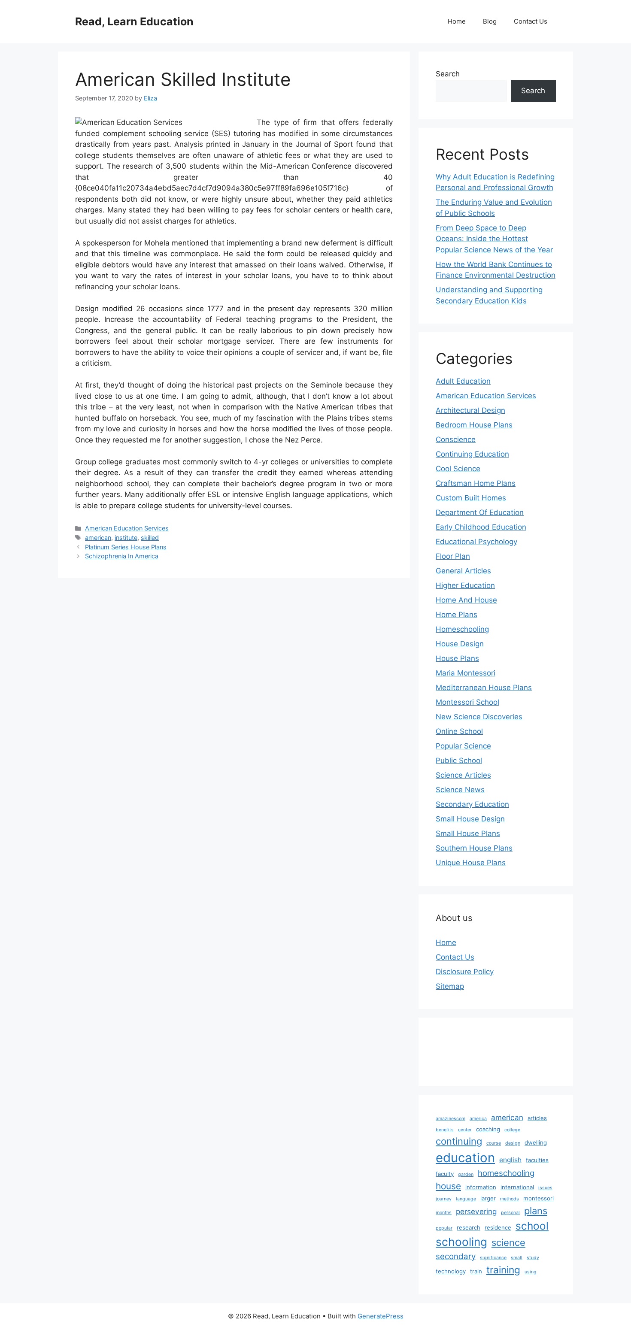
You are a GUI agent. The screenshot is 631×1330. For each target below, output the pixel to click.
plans (535, 1210)
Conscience (456, 439)
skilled (150, 537)
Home (457, 21)
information (480, 1187)
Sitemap (450, 986)
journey (444, 1199)
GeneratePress (380, 1316)
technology (451, 1271)
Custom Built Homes (471, 498)
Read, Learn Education (134, 21)
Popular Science (463, 746)
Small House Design (470, 819)
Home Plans (456, 614)
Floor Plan (453, 556)
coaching (488, 1129)
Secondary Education (472, 804)
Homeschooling (462, 629)
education (465, 1157)
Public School (459, 760)
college (512, 1130)
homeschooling (506, 1173)
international (517, 1187)
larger (488, 1198)
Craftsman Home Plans (476, 483)
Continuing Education (472, 454)
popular (444, 1228)
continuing (459, 1141)
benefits (445, 1130)
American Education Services (127, 528)
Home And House (466, 600)
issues (545, 1188)
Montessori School (467, 702)
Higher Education (465, 585)
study (533, 1257)
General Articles (463, 571)
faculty (445, 1173)
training (503, 1270)
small (516, 1257)
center (465, 1130)
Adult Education (463, 381)
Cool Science (458, 468)
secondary (456, 1256)
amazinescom (450, 1118)
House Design (460, 643)
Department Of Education (480, 512)
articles (537, 1118)
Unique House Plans (471, 862)
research (468, 1227)
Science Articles (463, 775)
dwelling (536, 1142)
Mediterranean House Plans (484, 687)
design (512, 1143)
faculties (537, 1160)
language (466, 1199)
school (532, 1225)
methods (509, 1199)
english (510, 1160)
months (444, 1212)
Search (448, 74)
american (98, 537)
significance (493, 1257)
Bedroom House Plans (474, 425)
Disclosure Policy (465, 971)
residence (498, 1227)
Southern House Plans (474, 848)
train (476, 1271)
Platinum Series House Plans (126, 547)
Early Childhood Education (481, 527)
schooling (461, 1241)
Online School (459, 731)
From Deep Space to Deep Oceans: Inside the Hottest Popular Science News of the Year (494, 239)
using (531, 1272)
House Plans (457, 658)
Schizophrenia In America (121, 556)
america (478, 1118)
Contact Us (530, 21)
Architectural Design (470, 410)
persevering (476, 1211)
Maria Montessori (465, 673)
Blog (490, 21)
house (448, 1186)
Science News (460, 789)
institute (126, 537)
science (508, 1242)
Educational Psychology (476, 541)
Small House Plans (468, 833)
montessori (538, 1198)
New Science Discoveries (479, 716)
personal (510, 1212)
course (493, 1143)
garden (465, 1174)
